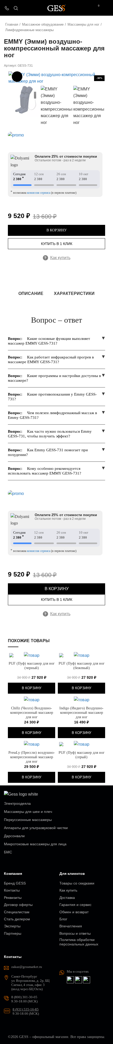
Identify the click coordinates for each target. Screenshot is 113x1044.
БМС (8, 852)
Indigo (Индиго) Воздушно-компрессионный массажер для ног (81, 712)
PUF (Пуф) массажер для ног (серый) (82, 754)
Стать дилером (17, 919)
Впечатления (70, 926)
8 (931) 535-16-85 (26, 1009)
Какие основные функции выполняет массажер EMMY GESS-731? (49, 340)
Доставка (67, 897)
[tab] (31, 293)
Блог (63, 919)
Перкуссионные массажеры (28, 820)
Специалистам (16, 912)
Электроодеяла (17, 803)
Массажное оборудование (43, 24)
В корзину (57, 230)
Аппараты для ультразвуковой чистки (36, 828)
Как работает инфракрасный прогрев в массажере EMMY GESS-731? (51, 359)
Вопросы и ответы (75, 933)
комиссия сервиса (38, 193)
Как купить (57, 257)
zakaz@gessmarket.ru (26, 967)
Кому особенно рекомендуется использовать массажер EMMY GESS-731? (44, 470)
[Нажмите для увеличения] (17, 76)
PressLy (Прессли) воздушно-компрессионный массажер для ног (31, 756)
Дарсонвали (14, 836)
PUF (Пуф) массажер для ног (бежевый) (82, 665)
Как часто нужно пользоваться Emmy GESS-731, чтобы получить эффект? (50, 433)
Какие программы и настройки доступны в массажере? (54, 378)
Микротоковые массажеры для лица (35, 844)
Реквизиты (13, 897)
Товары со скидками (76, 883)
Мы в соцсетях (78, 971)
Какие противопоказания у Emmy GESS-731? (52, 396)
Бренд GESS (15, 883)
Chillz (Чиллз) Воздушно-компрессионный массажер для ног (31, 712)
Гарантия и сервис (75, 905)
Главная (11, 24)
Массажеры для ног (83, 24)
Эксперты (12, 926)
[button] (31, 688)
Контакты (12, 890)
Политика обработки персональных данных (78, 942)
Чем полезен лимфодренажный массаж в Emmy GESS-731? (52, 415)
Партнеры (12, 933)
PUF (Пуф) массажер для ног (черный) (32, 665)
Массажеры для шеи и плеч (28, 811)
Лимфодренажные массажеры (29, 30)
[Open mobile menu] (107, 8)
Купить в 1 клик (56, 244)
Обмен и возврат (74, 912)
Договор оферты (18, 905)
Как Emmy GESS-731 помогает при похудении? (48, 452)
